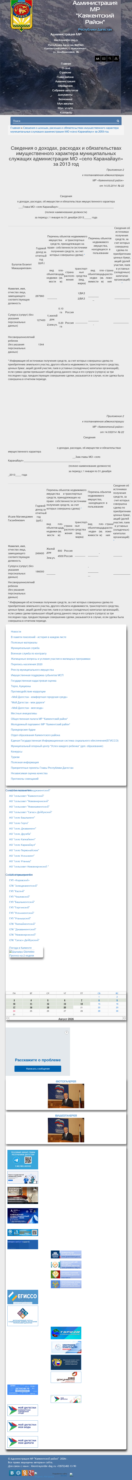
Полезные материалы (24, 642)
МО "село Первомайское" (24, 850)
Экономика (65, 99)
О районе (65, 73)
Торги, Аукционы (21, 686)
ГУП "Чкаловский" (19, 896)
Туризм (15, 757)
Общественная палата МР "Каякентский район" (39, 719)
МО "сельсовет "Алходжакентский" (29, 790)
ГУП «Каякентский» (20, 874)
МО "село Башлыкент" (22, 817)
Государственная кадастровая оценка (33, 680)
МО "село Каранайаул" (22, 845)
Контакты (66, 113)
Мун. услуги (65, 108)
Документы (65, 95)
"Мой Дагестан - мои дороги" (28, 702)
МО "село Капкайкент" (22, 839)
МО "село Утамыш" (20, 861)
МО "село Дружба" (20, 834)
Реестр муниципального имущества (32, 669)
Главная (66, 64)
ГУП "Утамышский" (20, 918)
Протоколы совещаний (24, 778)
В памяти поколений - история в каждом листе (38, 637)
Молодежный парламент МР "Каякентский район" (40, 724)
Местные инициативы (24, 713)
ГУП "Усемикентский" (21, 913)
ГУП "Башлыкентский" (22, 902)
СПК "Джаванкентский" (22, 929)
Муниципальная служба (25, 648)
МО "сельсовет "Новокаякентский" (29, 806)
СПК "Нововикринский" (22, 934)
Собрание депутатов (65, 91)
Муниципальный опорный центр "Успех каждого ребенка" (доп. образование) (57, 746)
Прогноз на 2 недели (21, 955)
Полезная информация (25, 762)
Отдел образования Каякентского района (35, 735)
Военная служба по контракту (29, 653)
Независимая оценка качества (29, 773)
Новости (16, 631)
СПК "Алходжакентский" (23, 885)
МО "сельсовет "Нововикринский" (29, 801)
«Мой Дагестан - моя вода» (27, 708)
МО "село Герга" (18, 823)
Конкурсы (16, 751)
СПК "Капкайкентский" (22, 924)
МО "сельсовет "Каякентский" (26, 796)
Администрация (65, 82)
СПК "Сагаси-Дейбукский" (24, 940)
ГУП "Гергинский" (19, 907)
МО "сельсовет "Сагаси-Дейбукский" (30, 812)
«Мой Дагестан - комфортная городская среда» (39, 697)
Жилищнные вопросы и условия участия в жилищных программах (50, 659)
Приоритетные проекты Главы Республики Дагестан (42, 768)
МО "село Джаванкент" (22, 828)
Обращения (65, 86)
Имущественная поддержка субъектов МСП (37, 675)
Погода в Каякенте (20, 948)
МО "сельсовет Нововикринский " (29, 866)
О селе (66, 68)
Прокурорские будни (23, 729)
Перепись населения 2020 (26, 664)
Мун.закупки (65, 104)
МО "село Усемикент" (21, 855)
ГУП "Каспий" (16, 891)
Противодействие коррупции (28, 691)
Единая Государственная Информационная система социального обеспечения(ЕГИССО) (64, 740)
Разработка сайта (59, 1475)
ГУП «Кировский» (19, 880)
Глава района (65, 77)
